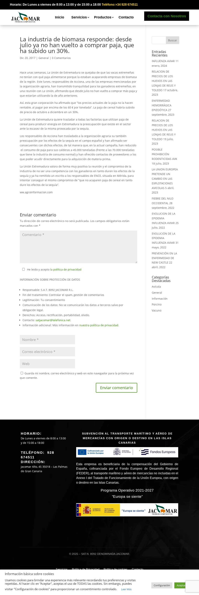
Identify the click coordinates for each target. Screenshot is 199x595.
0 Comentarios (61, 58)
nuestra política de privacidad (98, 325)
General (43, 58)
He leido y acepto (54, 269)
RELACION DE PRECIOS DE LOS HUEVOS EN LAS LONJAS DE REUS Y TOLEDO (164, 81)
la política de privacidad (65, 269)
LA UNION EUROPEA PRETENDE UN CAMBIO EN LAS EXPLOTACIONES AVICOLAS (165, 178)
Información (160, 298)
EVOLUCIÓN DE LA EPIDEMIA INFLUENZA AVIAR (163, 238)
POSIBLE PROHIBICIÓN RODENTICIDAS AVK (164, 154)
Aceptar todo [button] (184, 585)
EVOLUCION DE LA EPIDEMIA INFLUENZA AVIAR (163, 218)
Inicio (59, 17)
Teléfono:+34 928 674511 (120, 4)
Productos (102, 17)
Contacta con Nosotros (167, 16)
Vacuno (156, 310)
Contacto (126, 17)
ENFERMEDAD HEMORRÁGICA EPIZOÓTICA (161, 105)
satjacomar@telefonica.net (53, 320)
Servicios (79, 17)
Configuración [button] (162, 585)
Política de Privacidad (85, 569)
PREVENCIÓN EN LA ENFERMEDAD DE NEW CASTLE (164, 258)
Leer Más (126, 589)
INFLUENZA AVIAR (163, 61)
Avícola (156, 286)
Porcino (156, 304)
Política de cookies (115, 569)
